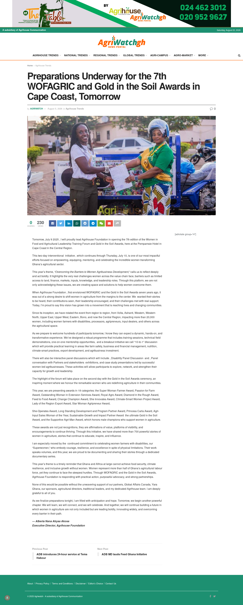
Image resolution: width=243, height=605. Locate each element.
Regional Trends (105, 55)
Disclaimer (81, 583)
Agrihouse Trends (46, 55)
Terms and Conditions (62, 583)
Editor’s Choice (95, 583)
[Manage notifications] (7, 597)
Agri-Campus (159, 55)
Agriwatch (36, 108)
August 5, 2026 (55, 108)
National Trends (76, 55)
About (30, 583)
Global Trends (134, 55)
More (202, 55)
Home (30, 65)
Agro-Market (183, 55)
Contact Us (110, 583)
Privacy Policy (42, 583)
